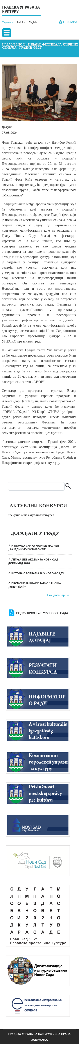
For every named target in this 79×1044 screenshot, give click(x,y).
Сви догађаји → (58, 595)
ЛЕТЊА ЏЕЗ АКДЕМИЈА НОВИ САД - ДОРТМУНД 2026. (34, 561)
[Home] (21, 10)
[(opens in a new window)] (40, 825)
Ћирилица (7, 22)
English (33, 22)
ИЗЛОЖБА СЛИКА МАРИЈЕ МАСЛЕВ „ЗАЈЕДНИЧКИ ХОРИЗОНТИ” (33, 547)
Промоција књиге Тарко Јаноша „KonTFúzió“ (34, 585)
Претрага (68, 486)
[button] (39, 92)
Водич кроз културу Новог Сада (42, 613)
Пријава (70, 22)
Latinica (21, 22)
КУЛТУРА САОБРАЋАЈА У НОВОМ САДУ (37, 573)
